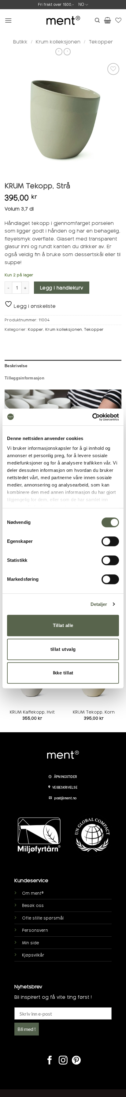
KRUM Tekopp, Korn (94, 712)
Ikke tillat (63, 672)
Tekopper (101, 42)
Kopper (35, 329)
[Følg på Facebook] (49, 1061)
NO (81, 4)
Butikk (20, 42)
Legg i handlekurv (61, 288)
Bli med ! (26, 1029)
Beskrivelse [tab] (16, 366)
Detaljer (99, 604)
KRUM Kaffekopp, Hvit (32, 712)
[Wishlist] (118, 20)
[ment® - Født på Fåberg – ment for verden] (63, 20)
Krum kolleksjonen (58, 42)
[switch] (110, 541)
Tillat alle (63, 625)
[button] (8, 20)
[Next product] (58, 51)
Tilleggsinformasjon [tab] (24, 378)
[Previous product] (67, 51)
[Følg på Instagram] (63, 1061)
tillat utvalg (63, 649)
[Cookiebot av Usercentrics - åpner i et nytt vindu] (92, 417)
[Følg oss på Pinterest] (76, 1061)
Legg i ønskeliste (34, 306)
